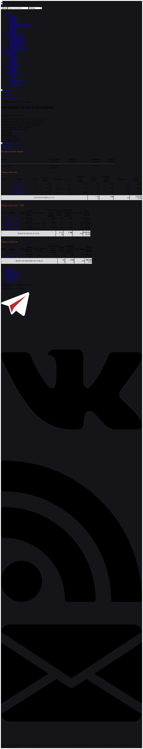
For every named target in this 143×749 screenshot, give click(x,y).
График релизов (11, 98)
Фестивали (14, 58)
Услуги (12, 76)
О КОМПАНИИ (11, 72)
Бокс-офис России (17, 34)
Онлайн (13, 60)
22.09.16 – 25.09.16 (19, 185)
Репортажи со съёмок (18, 26)
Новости (8, 14)
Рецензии (13, 28)
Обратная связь (15, 84)
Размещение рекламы (18, 80)
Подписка (13, 86)
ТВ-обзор (13, 22)
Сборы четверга (16, 46)
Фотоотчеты (14, 62)
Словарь (13, 70)
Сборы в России (7, 147)
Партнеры (14, 82)
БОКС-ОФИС (10, 32)
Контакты (13, 78)
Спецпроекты (15, 64)
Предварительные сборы (19, 48)
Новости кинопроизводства (20, 24)
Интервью (14, 18)
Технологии (14, 30)
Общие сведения (16, 74)
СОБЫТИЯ (9, 54)
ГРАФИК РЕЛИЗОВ (13, 50)
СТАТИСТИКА (11, 52)
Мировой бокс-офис (17, 42)
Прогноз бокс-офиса (17, 44)
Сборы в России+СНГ (9, 145)
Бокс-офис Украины (17, 40)
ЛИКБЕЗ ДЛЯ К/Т (12, 66)
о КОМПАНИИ (11, 281)
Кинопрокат (14, 56)
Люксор (16, 131)
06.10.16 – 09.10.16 (19, 193)
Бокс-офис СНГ (16, 36)
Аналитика (14, 20)
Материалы (14, 68)
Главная (8, 94)
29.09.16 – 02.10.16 (19, 189)
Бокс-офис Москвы (17, 38)
